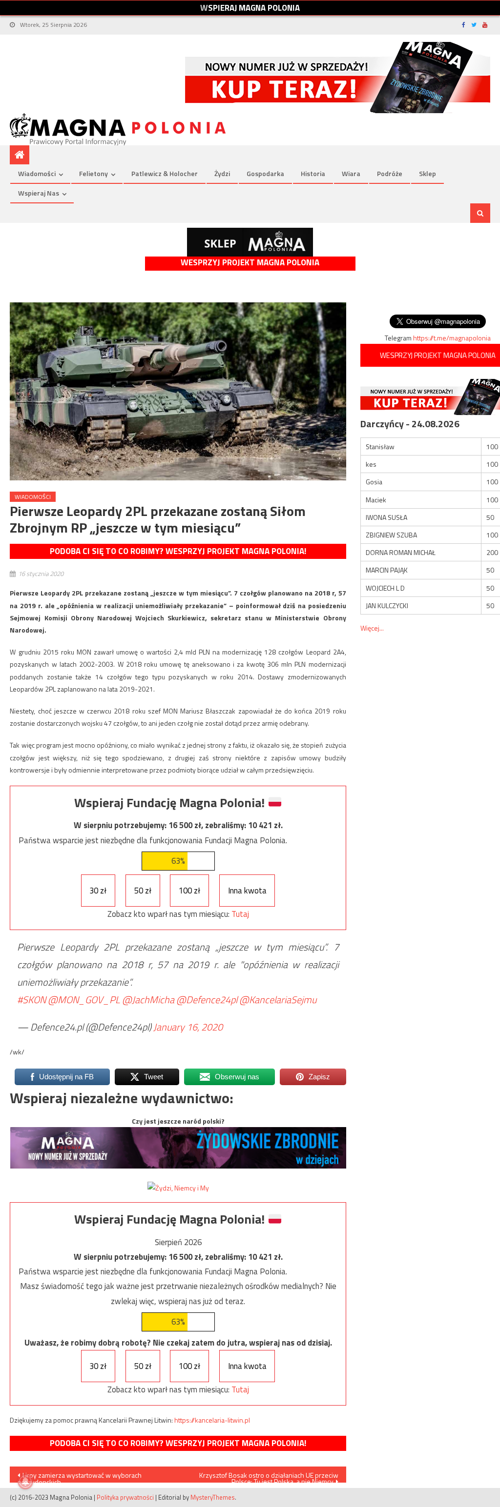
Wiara (351, 173)
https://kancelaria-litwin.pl (212, 1420)
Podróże (389, 173)
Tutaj (240, 914)
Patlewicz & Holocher (164, 173)
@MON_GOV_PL (84, 999)
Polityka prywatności (125, 1497)
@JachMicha (148, 999)
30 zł (97, 890)
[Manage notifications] (25, 1481)
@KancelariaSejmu (277, 999)
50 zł (142, 890)
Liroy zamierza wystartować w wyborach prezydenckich (80, 1476)
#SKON (31, 999)
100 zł (189, 890)
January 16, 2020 (188, 1026)
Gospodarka (265, 173)
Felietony (93, 173)
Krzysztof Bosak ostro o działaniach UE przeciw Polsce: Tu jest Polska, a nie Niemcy (268, 1476)
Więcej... (372, 628)
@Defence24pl (206, 999)
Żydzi (222, 173)
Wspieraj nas (38, 193)
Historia (313, 173)
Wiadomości (37, 173)
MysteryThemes (212, 1497)
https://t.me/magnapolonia (452, 338)
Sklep (427, 173)
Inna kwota (247, 890)
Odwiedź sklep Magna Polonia (250, 242)
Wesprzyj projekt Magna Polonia (250, 263)
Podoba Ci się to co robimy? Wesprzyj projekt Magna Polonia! (178, 551)
